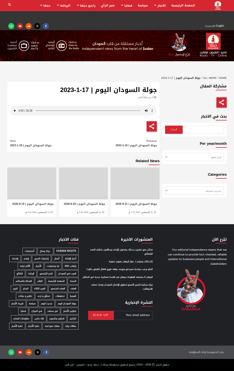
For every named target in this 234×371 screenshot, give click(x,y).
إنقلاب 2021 (70, 266)
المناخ (26, 289)
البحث (173, 129)
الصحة (73, 281)
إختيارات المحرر (41, 259)
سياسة (143, 5)
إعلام (26, 259)
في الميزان (36, 311)
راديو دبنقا (87, 5)
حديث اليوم (46, 304)
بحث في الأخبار (214, 116)
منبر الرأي (108, 5)
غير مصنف (53, 311)
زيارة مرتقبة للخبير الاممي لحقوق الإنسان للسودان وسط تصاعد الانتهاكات (122, 287)
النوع (15, 289)
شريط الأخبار (17, 304)
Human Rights (66, 251)
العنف (73, 289)
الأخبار (161, 5)
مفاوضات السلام (21, 319)
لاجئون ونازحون (56, 319)
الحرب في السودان (67, 274)
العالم (40, 281)
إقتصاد (15, 259)
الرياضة (65, 5)
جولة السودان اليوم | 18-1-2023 (30, 143)
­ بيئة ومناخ (45, 251)
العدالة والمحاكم (24, 281)
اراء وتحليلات (53, 266)
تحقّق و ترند (43, 296)
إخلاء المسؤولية (197, 352)
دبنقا (46, 5)
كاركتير (73, 319)
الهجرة (73, 296)
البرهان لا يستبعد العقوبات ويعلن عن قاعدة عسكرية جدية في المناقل (118, 277)
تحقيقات (60, 296)
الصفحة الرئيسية (183, 5)
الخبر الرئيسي (46, 274)
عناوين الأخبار (69, 311)
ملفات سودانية (52, 326)
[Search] (9, 4)
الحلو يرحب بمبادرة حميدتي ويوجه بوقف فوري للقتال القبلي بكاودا (120, 269)
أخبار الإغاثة (70, 259)
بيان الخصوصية (215, 352)
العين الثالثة (39, 289)
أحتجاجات (29, 251)
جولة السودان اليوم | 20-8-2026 (84, 203)
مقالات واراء (70, 326)
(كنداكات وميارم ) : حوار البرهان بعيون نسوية (131, 262)
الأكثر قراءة (25, 266)
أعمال (56, 259)
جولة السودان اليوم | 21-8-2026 (136, 203)
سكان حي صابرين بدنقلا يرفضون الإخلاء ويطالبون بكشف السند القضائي (121, 252)
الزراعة (31, 274)
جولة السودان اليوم (67, 304)
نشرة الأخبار (33, 326)
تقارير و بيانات (25, 296)
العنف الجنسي (58, 289)
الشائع (20, 274)
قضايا (128, 5)
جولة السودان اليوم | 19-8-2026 (33, 203)
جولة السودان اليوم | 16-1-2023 (136, 143)
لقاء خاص (39, 319)
